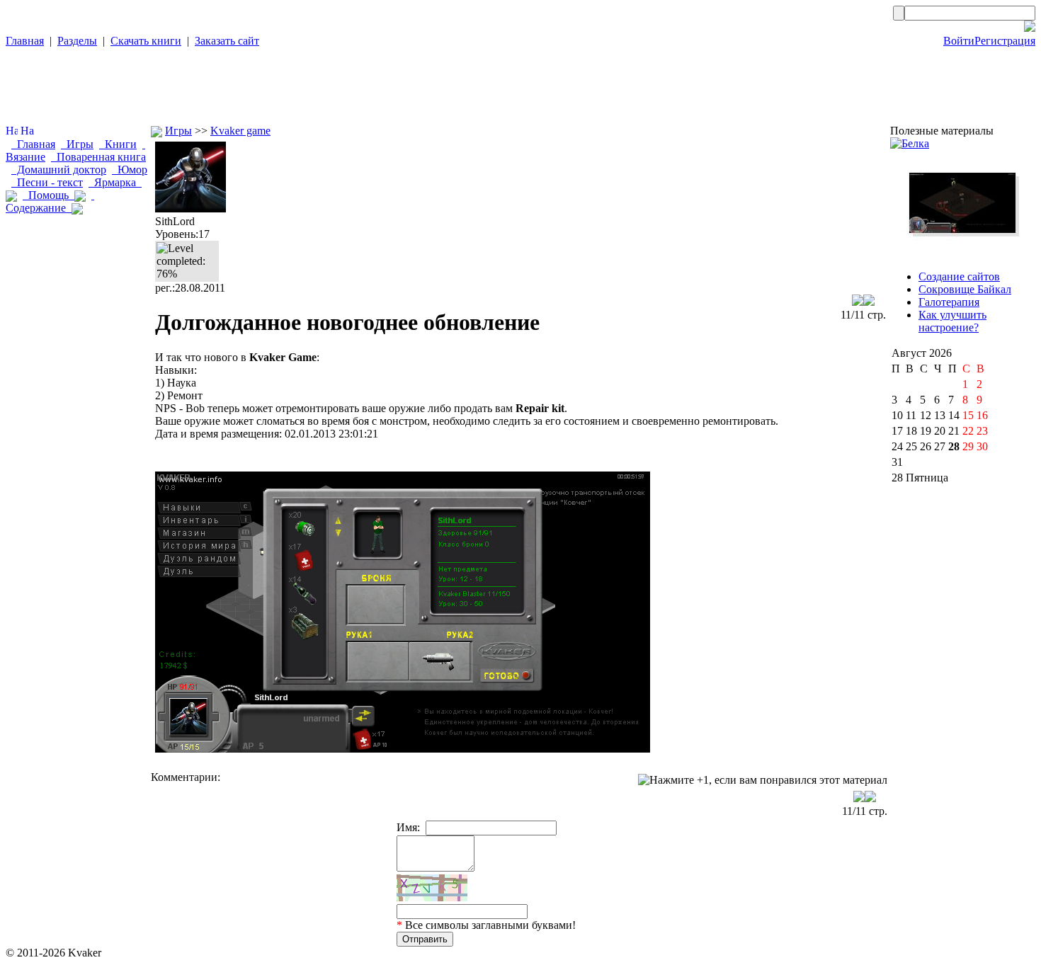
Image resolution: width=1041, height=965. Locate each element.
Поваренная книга (98, 157)
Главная (25, 41)
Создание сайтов (959, 276)
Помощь (48, 195)
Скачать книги (145, 41)
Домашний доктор (58, 170)
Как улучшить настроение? (952, 321)
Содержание (50, 201)
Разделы (77, 41)
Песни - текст (47, 182)
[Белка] (909, 143)
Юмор (129, 170)
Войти (958, 41)
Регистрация (1004, 41)
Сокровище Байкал (964, 289)
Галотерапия (948, 302)
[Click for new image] (432, 887)
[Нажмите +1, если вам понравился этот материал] (762, 780)
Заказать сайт (227, 41)
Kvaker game (240, 131)
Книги (118, 144)
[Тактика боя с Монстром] (962, 252)
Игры (77, 144)
